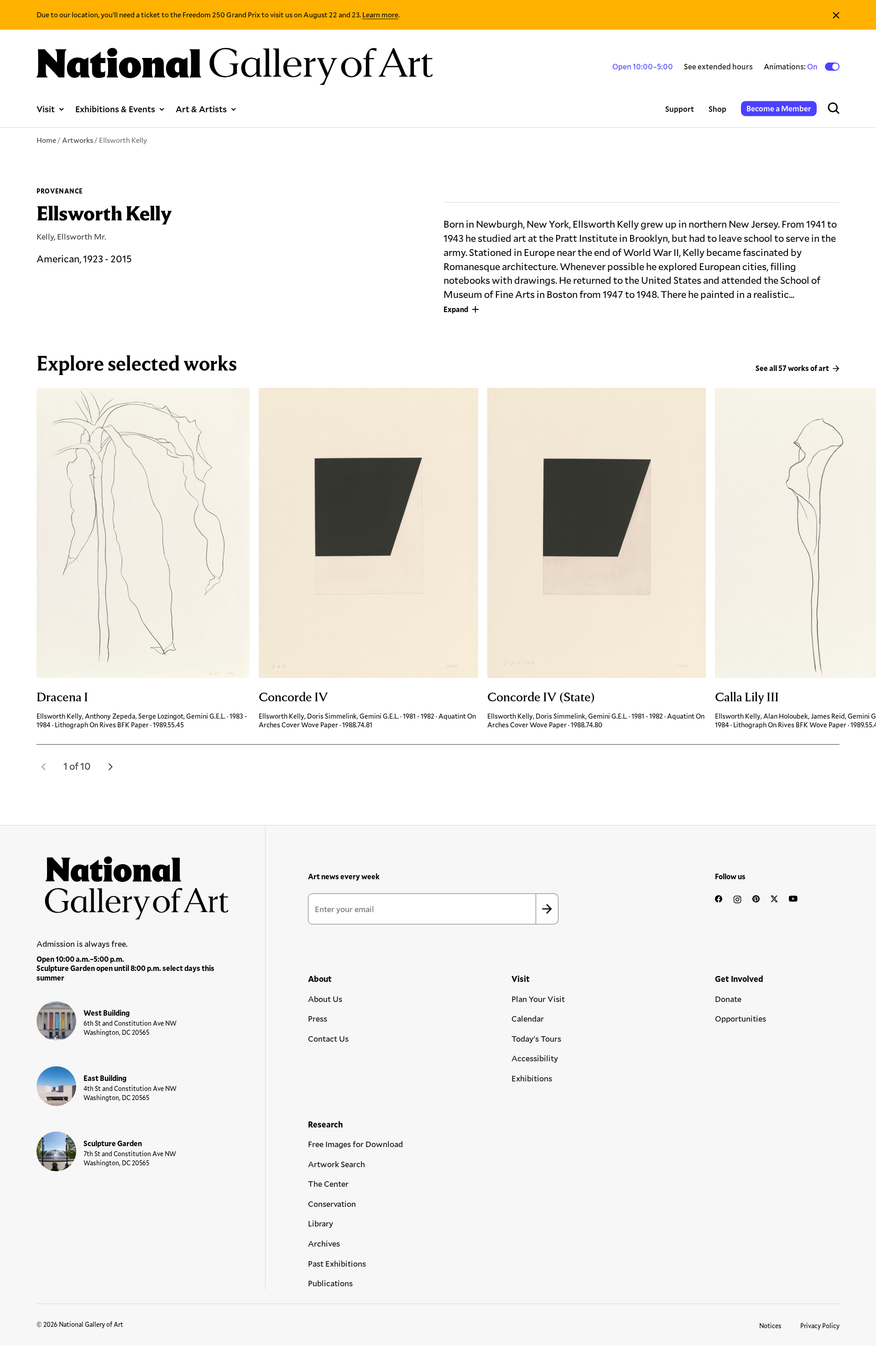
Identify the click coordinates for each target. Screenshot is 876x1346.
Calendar (527, 1018)
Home (46, 140)
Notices (770, 1325)
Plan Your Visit (538, 998)
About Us (325, 998)
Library (320, 1223)
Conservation (332, 1203)
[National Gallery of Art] (132, 883)
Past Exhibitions (337, 1263)
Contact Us (328, 1038)
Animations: (791, 67)
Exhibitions (531, 1078)
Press (317, 1018)
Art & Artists (201, 109)
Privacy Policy (820, 1325)
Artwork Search (336, 1163)
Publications (330, 1283)
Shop (717, 109)
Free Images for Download (355, 1143)
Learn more (380, 14)
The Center (328, 1183)
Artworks (77, 140)
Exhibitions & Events (115, 109)
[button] (43, 766)
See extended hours (718, 66)
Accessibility (534, 1058)
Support (679, 109)
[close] (836, 14)
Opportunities (740, 1018)
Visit (45, 109)
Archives (324, 1243)
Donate (728, 998)
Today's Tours (536, 1038)
